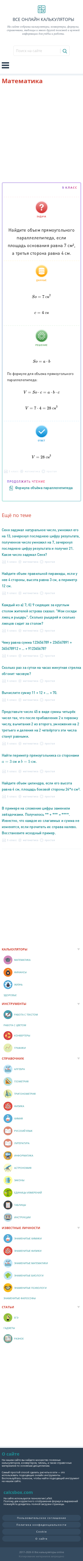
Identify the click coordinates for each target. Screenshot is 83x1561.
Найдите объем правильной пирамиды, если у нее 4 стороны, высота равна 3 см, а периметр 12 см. (39, 579)
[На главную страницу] (41, 9)
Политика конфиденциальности (41, 1524)
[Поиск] (64, 51)
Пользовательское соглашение (41, 1518)
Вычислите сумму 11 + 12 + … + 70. (29, 692)
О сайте (41, 1538)
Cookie (41, 1531)
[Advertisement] (41, 134)
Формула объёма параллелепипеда (44, 487)
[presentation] (41, 296)
